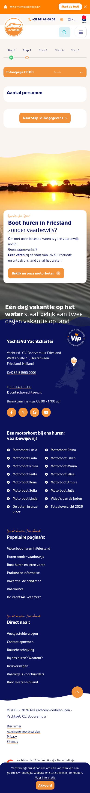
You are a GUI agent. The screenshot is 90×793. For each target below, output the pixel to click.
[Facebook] (11, 412)
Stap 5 (75, 50)
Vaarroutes (15, 589)
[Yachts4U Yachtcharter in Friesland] (70, 375)
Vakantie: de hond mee (24, 581)
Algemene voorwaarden (23, 732)
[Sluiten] (85, 6)
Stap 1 (11, 50)
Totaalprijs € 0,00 (33, 72)
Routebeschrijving (20, 650)
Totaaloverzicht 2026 (67, 507)
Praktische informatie (23, 573)
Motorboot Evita (25, 474)
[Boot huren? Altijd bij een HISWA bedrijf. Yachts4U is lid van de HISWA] (84, 19)
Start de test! (70, 6)
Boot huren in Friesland (39, 226)
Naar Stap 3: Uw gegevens (43, 118)
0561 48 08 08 (20, 387)
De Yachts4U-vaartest (24, 597)
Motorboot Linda (25, 498)
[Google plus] (34, 412)
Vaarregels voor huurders (25, 674)
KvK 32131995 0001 (21, 373)
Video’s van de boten (66, 498)
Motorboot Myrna (64, 466)
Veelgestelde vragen (22, 634)
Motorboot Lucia (25, 450)
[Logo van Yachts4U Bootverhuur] (13, 27)
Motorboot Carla (25, 458)
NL (73, 19)
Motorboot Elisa (63, 474)
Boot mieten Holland (22, 682)
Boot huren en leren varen (26, 565)
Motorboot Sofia (25, 490)
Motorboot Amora (64, 482)
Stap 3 (43, 50)
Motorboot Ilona (25, 482)
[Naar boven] (77, 692)
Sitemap (12, 742)
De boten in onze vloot (25, 509)
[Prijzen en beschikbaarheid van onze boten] (64, 32)
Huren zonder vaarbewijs (25, 557)
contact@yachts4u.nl (26, 392)
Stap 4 (59, 50)
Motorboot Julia (63, 490)
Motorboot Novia (25, 466)
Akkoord (45, 785)
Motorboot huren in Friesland (28, 548)
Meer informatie (45, 777)
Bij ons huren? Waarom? (25, 658)
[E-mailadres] (62, 19)
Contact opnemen (20, 642)
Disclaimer (14, 726)
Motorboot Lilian (63, 458)
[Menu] (81, 32)
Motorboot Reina (63, 450)
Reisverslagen (17, 666)
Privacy (12, 737)
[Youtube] (46, 412)
